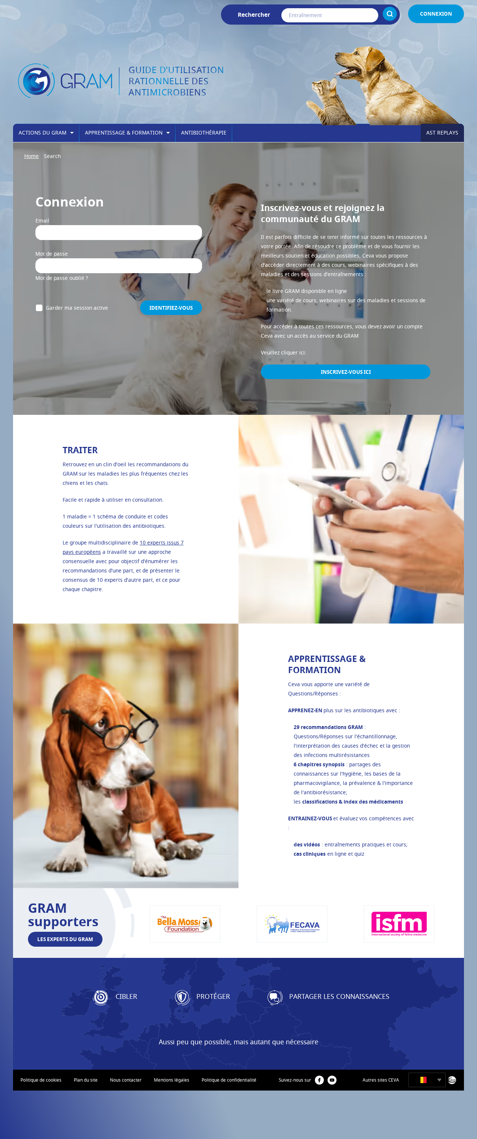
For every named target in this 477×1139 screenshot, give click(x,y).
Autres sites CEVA (381, 1080)
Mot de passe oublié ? (61, 277)
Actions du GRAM (42, 132)
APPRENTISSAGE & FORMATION (123, 132)
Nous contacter (126, 1080)
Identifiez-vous (171, 307)
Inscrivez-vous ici (346, 371)
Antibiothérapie (204, 132)
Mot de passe (51, 253)
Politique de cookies (40, 1080)
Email (42, 220)
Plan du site (86, 1080)
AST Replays (442, 132)
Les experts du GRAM (65, 939)
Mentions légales (171, 1080)
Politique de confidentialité (229, 1080)
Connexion (436, 13)
